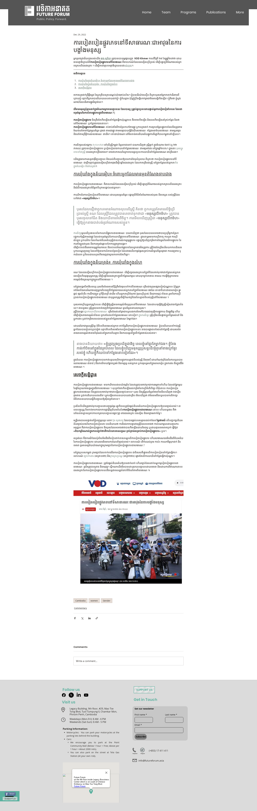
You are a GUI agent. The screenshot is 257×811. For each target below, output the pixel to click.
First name (141, 714)
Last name (171, 714)
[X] (71, 695)
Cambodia (80, 600)
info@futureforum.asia (151, 760)
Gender (106, 600)
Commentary (80, 608)
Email (138, 725)
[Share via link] (96, 618)
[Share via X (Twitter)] (82, 618)
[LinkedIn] (78, 695)
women (94, 600)
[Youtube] (86, 695)
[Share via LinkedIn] (89, 618)
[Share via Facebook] (74, 618)
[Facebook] (63, 695)
